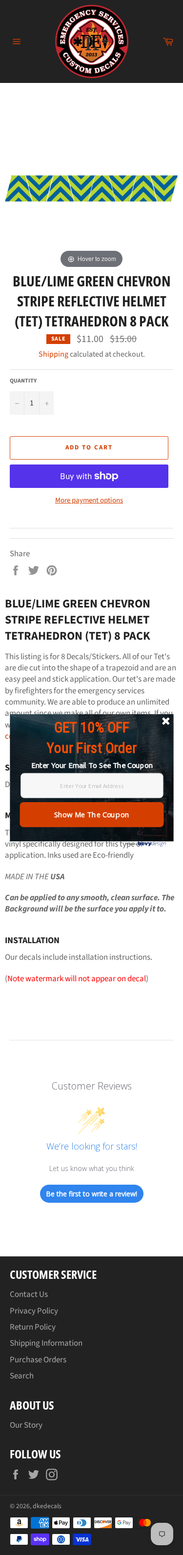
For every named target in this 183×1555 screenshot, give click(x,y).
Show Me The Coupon (91, 814)
